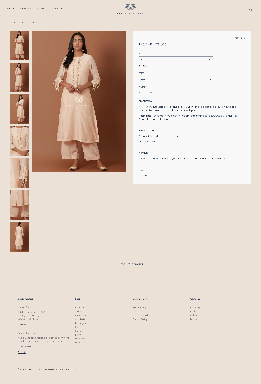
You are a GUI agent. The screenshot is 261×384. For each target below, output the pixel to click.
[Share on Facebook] (141, 175)
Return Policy (139, 307)
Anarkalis (80, 319)
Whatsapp (22, 351)
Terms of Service (141, 315)
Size (140, 53)
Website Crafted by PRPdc (67, 369)
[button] (176, 59)
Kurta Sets (80, 315)
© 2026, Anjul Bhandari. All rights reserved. (37, 369)
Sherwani (80, 331)
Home (12, 22)
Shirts (78, 311)
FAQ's (136, 311)
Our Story (195, 307)
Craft (193, 311)
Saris (77, 327)
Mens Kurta (81, 342)
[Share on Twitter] (145, 175)
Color (141, 73)
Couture (79, 307)
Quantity (143, 87)
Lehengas (80, 323)
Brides (193, 319)
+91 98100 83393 (24, 346)
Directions (22, 324)
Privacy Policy (140, 319)
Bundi (78, 334)
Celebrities (43, 8)
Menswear (80, 338)
